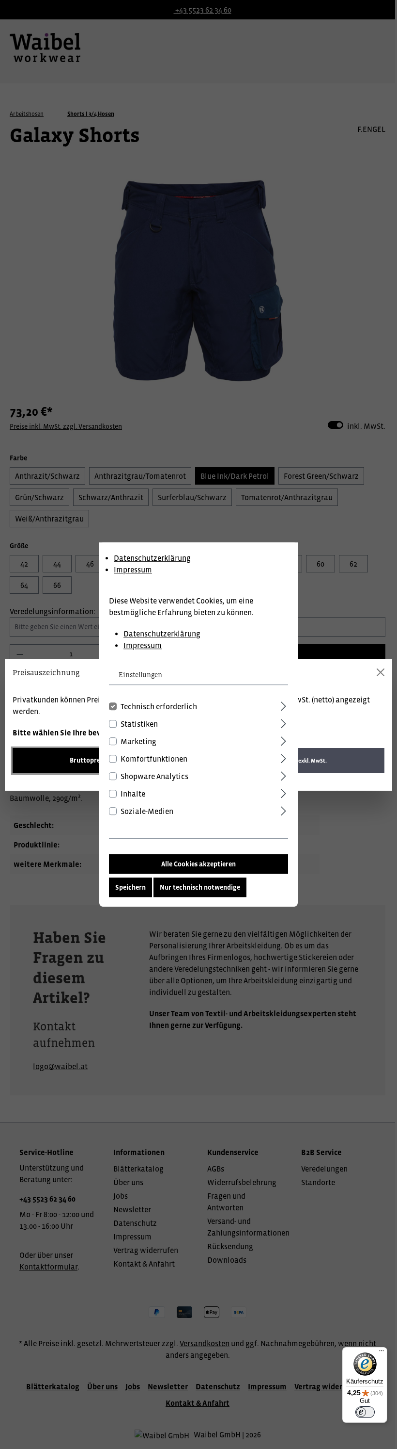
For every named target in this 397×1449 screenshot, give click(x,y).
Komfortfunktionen (154, 758)
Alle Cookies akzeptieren (198, 864)
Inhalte (133, 793)
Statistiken (139, 723)
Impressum (133, 569)
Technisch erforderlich (159, 706)
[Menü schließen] (380, 672)
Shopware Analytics (154, 776)
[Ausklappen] (283, 705)
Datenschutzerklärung (152, 558)
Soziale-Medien (147, 811)
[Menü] (381, 1353)
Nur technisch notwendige (200, 887)
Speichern (130, 887)
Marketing (138, 741)
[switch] (365, 1412)
